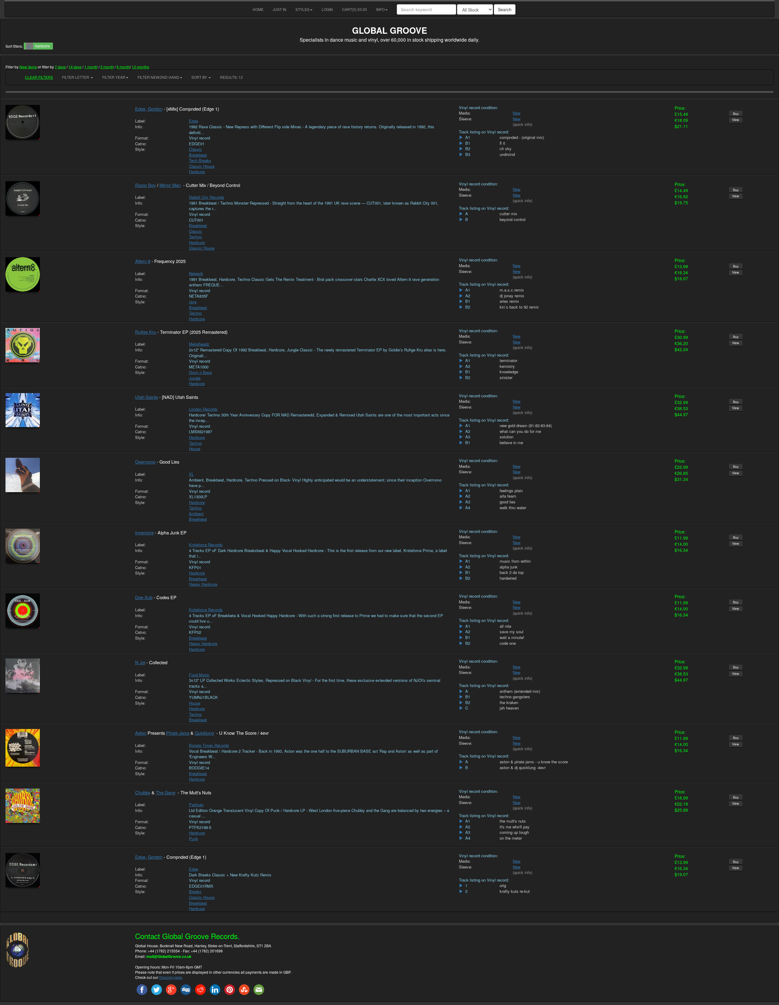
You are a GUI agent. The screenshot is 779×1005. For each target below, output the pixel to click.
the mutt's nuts (513, 821)
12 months (140, 66)
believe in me (511, 442)
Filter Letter (76, 77)
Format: (142, 138)
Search (505, 9)
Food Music (199, 675)
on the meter (511, 838)
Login (327, 9)
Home (258, 9)
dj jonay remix (512, 296)
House (194, 448)
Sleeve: (465, 119)
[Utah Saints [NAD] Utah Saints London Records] (65, 410)
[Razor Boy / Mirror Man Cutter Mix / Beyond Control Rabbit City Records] (65, 198)
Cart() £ (354, 9)
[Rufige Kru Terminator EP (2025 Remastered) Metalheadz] (65, 345)
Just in (279, 9)
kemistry (507, 366)
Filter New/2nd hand (158, 77)
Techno (195, 237)
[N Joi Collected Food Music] (65, 675)
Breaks (195, 891)
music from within (515, 561)
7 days (60, 66)
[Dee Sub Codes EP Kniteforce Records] (65, 610)
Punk (193, 838)
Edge (193, 121)
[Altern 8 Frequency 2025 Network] (65, 274)
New (516, 113)
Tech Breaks (200, 160)
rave (193, 302)
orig (503, 885)
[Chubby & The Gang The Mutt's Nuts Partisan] (65, 806)
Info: (139, 127)
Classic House (202, 166)
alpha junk (509, 567)
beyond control (513, 219)
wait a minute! (512, 637)
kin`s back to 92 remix (519, 307)
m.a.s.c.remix (512, 290)
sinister (506, 377)
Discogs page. (171, 977)
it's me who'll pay (514, 827)
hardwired (508, 578)
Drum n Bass (200, 372)
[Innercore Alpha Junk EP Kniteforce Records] (65, 546)
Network (196, 273)
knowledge (509, 372)
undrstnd (507, 154)
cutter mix (508, 213)
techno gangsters (515, 696)
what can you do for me (520, 431)
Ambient (196, 513)
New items (28, 66)
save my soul (511, 631)
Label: (140, 121)
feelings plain (511, 490)
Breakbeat (198, 155)
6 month (123, 66)
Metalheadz (199, 344)
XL (191, 474)
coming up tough (514, 832)
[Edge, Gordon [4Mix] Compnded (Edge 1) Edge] (65, 122)
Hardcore (197, 171)
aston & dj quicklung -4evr (523, 767)
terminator (508, 360)
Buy (736, 113)
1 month (91, 66)
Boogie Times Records (209, 745)
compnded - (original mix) (522, 137)
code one (508, 643)
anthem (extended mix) (520, 691)
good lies (507, 502)
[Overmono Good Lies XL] (65, 475)
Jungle (195, 378)
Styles (302, 9)
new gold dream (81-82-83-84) (526, 425)
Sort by (199, 77)
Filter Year (113, 77)
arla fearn (508, 496)
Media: (465, 113)
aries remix (509, 301)
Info (380, 9)
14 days (75, 66)
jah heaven (509, 708)
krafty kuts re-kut (515, 891)
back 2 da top (512, 572)
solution (506, 437)
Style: (140, 149)
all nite (505, 626)
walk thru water (513, 507)
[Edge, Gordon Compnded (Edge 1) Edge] (65, 870)
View (735, 119)
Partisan (196, 804)
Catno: (141, 144)
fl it (502, 143)
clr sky (506, 148)
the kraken (509, 702)
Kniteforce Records (206, 544)
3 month (107, 66)
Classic (195, 149)
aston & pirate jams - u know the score (534, 762)
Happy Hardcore (203, 584)
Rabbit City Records (206, 197)
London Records (203, 409)
